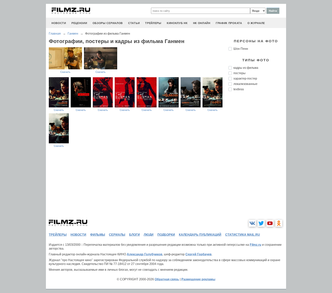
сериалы (117, 234)
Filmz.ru (255, 244)
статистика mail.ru (242, 234)
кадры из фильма (245, 67)
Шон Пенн (240, 48)
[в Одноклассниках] (278, 223)
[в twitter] (261, 223)
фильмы (97, 234)
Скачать (65, 71)
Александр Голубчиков (144, 254)
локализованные (245, 83)
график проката (229, 23)
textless (238, 89)
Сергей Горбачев (198, 254)
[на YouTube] (269, 223)
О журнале (256, 23)
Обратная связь (167, 279)
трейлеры (153, 23)
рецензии (79, 23)
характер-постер (245, 78)
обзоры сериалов (108, 23)
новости (58, 23)
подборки (166, 234)
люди (149, 234)
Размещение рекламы (198, 279)
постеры (239, 73)
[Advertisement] (257, 158)
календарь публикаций (200, 234)
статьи (134, 23)
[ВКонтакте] (252, 223)
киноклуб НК (177, 23)
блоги (134, 234)
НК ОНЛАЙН (201, 23)
